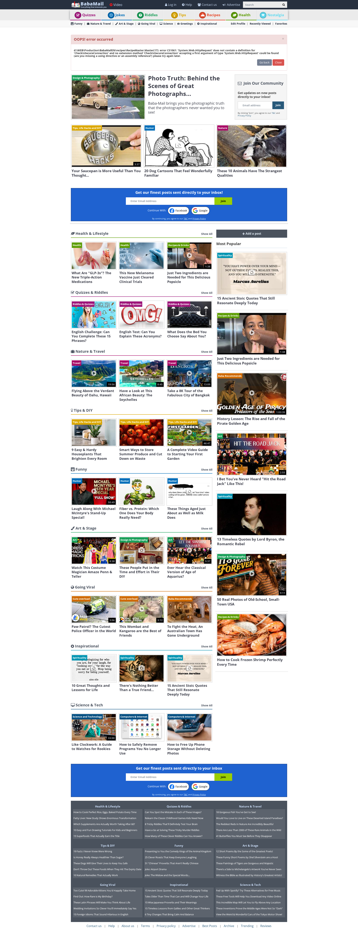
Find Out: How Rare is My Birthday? (93, 896)
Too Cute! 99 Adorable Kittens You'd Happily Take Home (104, 890)
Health (244, 14)
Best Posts (209, 926)
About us (128, 926)
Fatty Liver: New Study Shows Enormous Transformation (104, 818)
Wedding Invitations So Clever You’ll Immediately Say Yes (104, 908)
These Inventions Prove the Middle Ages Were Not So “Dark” (249, 908)
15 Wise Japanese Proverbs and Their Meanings (171, 902)
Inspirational (208, 23)
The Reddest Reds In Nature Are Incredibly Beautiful (244, 824)
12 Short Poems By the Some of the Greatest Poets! (244, 851)
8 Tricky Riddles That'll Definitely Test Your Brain (171, 824)
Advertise (233, 5)
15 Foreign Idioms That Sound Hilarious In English (100, 914)
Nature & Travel (100, 23)
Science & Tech (250, 885)
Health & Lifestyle (107, 806)
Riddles (151, 14)
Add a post (253, 233)
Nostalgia (275, 14)
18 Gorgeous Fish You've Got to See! (236, 812)
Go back (264, 62)
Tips (182, 14)
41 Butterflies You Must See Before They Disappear (244, 836)
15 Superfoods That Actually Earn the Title (96, 836)
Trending (247, 926)
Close (278, 62)
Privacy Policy (244, 115)
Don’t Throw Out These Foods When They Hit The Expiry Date (107, 869)
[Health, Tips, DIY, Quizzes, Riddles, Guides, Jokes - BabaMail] (89, 4)
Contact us (209, 5)
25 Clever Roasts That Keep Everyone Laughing (171, 857)
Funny (78, 23)
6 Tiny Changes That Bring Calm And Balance (169, 914)
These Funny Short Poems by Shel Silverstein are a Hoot (247, 857)
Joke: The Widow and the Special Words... (167, 875)
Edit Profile (238, 23)
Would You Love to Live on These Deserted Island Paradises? (249, 818)
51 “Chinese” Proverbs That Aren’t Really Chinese (171, 863)
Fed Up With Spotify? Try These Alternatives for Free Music (248, 890)
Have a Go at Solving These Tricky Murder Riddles (172, 830)
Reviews (265, 926)
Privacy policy (166, 926)
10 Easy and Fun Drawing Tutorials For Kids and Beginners (105, 830)
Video (117, 4)
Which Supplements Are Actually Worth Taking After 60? (104, 824)
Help (189, 5)
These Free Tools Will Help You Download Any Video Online (248, 896)
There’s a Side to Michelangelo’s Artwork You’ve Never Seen (248, 869)
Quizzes (88, 14)
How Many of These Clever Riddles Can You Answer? (173, 836)
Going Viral (148, 23)
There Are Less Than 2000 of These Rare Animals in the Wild (248, 830)
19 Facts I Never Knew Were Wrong (92, 851)
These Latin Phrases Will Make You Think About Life (101, 902)
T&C (274, 113)
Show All (206, 234)
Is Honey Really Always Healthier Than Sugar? (98, 857)
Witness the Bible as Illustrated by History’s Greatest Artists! (249, 875)
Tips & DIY (108, 845)
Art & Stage (126, 23)
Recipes (213, 14)
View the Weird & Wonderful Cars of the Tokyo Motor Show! (249, 914)
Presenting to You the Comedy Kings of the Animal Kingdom (178, 851)
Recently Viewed (260, 23)
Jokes (120, 14)
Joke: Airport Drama (156, 869)
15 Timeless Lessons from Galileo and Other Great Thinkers (177, 908)
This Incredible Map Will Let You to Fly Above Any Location (248, 902)
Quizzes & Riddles (179, 806)
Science (168, 23)
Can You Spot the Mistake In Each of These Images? (173, 812)
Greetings (186, 23)
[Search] (283, 4)
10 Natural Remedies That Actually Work (95, 875)
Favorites (281, 23)
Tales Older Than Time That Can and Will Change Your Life (176, 896)
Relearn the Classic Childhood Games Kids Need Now (174, 818)
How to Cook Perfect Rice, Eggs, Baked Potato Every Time (104, 812)
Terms (145, 926)
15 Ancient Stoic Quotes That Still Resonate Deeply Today (176, 890)
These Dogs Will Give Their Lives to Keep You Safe (100, 863)
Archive (229, 926)
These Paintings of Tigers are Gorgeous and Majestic (244, 863)
